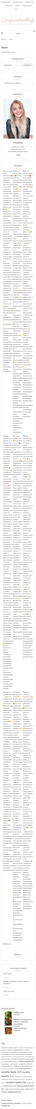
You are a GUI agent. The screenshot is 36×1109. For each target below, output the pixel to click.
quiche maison (16, 1054)
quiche (30, 1052)
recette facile (11, 1072)
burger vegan (14, 1047)
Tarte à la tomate (8, 991)
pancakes (26, 1050)
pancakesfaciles (5, 1052)
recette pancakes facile (6, 1079)
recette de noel (18, 1066)
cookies (21, 1047)
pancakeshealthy (14, 1052)
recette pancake (19, 1076)
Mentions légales (6, 1100)
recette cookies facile (11, 1061)
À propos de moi (27, 5)
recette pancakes (27, 1076)
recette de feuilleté (25, 1064)
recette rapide (16, 1082)
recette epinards (24, 1068)
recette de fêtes (6, 1066)
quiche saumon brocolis (18, 1056)
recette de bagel (5, 1064)
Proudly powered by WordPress (11, 1103)
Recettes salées (5, 2)
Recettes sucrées (18, 2)
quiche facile (5, 1054)
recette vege (19, 1089)
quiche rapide (27, 1054)
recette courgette (25, 1061)
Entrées (17, 5)
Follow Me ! (7, 944)
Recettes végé (29, 2)
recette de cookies (14, 1064)
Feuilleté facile (18, 1050)
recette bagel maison (6, 1059)
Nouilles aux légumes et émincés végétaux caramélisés (23, 1022)
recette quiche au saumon (19, 1079)
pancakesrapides (23, 1052)
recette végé (29, 1089)
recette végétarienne (11, 1092)
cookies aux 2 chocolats (6, 1050)
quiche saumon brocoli (6, 1056)
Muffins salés (7, 974)
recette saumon (10, 1086)
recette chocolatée (18, 1059)
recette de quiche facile (12, 1068)
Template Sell (5, 1106)
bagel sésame (4, 1047)
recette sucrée (9, 1089)
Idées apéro (9, 5)
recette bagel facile (29, 1056)
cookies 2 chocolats (29, 1047)
